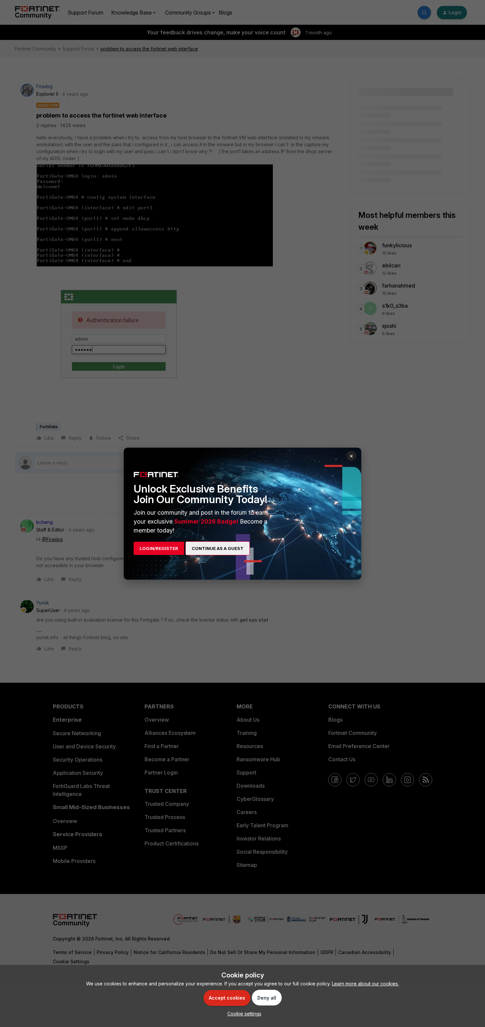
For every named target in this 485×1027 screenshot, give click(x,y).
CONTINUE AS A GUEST (217, 548)
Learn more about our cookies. (365, 983)
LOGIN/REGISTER (159, 548)
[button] (242, 1013)
